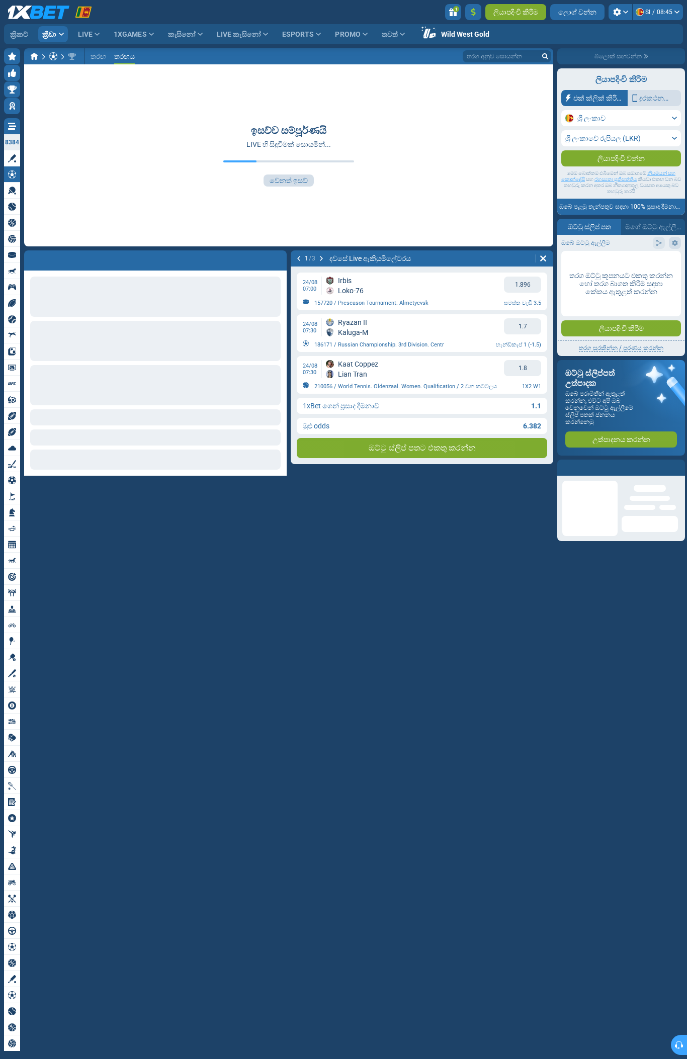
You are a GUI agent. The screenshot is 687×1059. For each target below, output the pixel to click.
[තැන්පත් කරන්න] (473, 12)
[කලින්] (32, 258)
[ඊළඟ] (58, 258)
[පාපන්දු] (53, 56)
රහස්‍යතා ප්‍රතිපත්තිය (615, 179)
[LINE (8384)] (34, 56)
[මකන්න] (277, 258)
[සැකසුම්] (620, 12)
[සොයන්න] (545, 56)
